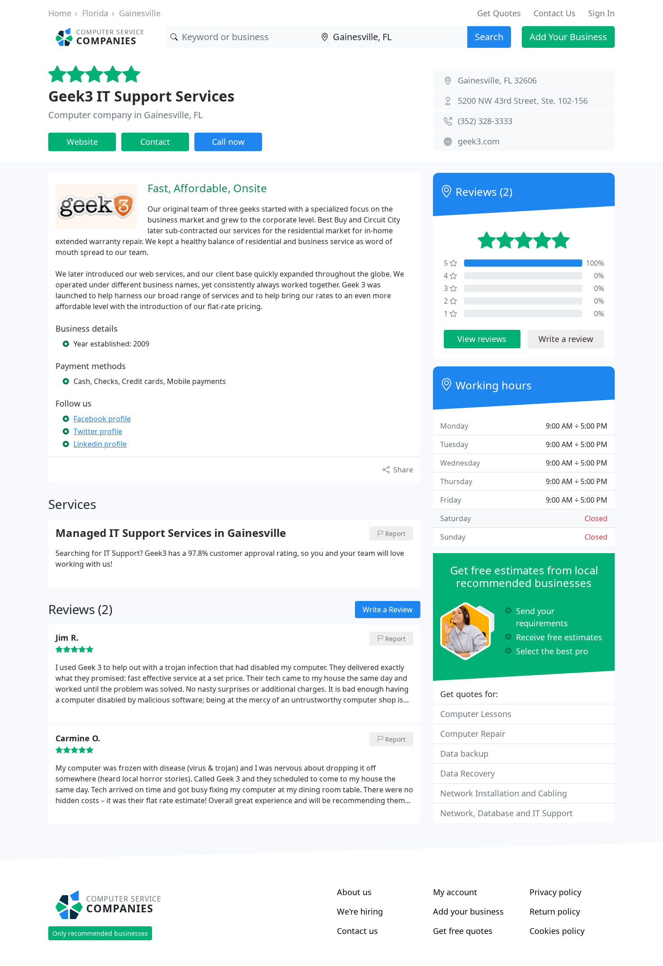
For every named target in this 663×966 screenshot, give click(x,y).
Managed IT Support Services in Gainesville (170, 533)
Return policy (554, 911)
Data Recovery (467, 773)
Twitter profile (98, 431)
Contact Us (555, 13)
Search (489, 37)
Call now (228, 141)
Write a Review (388, 610)
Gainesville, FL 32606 (497, 80)
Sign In (601, 13)
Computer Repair (472, 733)
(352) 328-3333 (485, 121)
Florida (95, 13)
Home (59, 13)
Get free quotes (463, 930)
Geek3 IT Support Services (141, 96)
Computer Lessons (475, 713)
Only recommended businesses (100, 933)
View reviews (481, 338)
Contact (155, 141)
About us (354, 892)
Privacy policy (555, 892)
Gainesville (140, 13)
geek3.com (479, 141)
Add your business (468, 911)
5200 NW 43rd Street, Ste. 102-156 (523, 100)
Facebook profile (102, 419)
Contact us (357, 930)
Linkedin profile (100, 444)
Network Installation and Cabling (503, 793)
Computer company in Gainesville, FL (125, 115)
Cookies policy (557, 930)
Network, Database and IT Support (506, 813)
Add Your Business (568, 37)
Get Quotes (499, 13)
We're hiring (360, 911)
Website (82, 141)
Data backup (464, 753)
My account (455, 892)
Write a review (566, 338)
